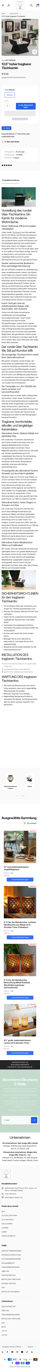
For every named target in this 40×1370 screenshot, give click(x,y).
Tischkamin (16, 232)
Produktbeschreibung (10, 180)
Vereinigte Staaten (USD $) (11, 1347)
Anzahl (6, 101)
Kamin (4, 369)
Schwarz (10, 95)
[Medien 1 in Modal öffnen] (20, 37)
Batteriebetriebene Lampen (10, 787)
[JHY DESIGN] (6, 1178)
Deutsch (30, 1347)
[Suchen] (31, 5)
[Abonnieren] (34, 1120)
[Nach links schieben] (4, 37)
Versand (4, 77)
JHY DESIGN (8, 60)
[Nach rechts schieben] (36, 37)
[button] (20, 113)
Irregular (16, 158)
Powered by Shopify (25, 1366)
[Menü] (3, 5)
